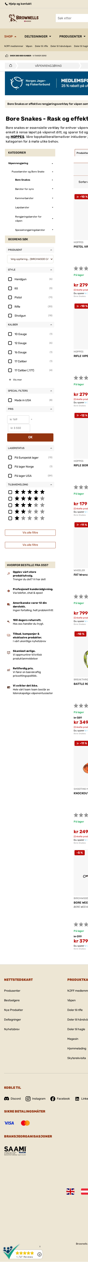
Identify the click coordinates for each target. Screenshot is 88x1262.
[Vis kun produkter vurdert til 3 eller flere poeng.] (30, 505)
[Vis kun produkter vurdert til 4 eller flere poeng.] (30, 498)
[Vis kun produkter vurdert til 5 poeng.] (30, 491)
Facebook (63, 1098)
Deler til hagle (76, 1029)
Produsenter (70, 36)
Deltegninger (36, 36)
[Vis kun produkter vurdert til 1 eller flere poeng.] (30, 518)
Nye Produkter (13, 1010)
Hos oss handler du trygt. (28, 623)
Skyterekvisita (76, 1058)
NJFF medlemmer (13, 46)
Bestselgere (12, 1000)
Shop (8, 36)
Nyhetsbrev (12, 1029)
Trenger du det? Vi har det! (29, 579)
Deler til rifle (41, 46)
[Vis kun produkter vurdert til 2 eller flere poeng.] (30, 511)
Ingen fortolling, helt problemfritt (33, 610)
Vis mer (17, 379)
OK (30, 437)
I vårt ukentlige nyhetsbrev (29, 641)
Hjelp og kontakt (20, 4)
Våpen (29, 46)
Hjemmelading (76, 1048)
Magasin (72, 1039)
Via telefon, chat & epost (28, 592)
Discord (16, 1098)
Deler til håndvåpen (61, 46)
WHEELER (79, 570)
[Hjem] (9, 66)
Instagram (38, 1098)
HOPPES (17, 137)
